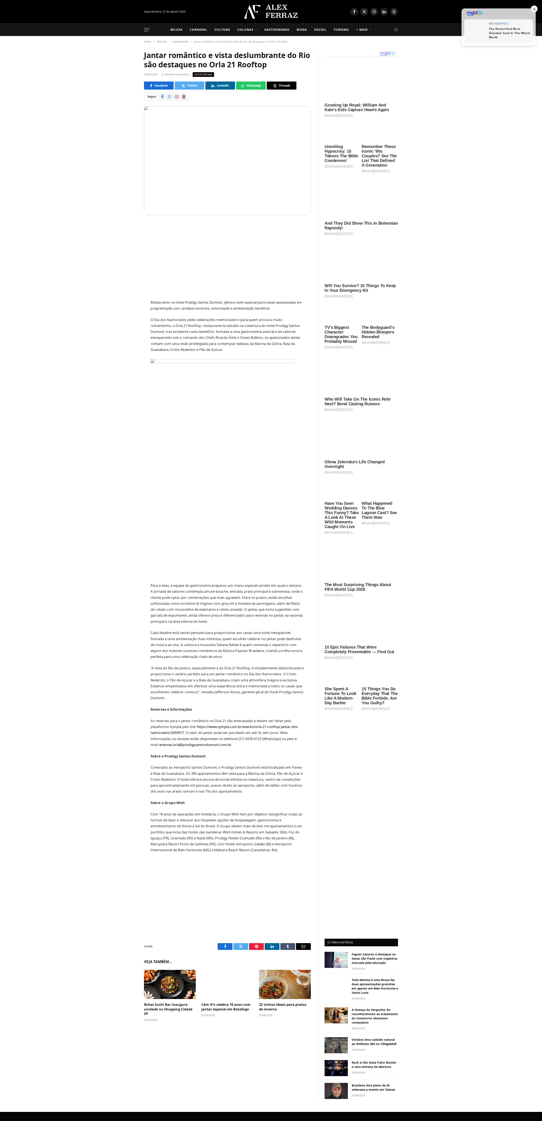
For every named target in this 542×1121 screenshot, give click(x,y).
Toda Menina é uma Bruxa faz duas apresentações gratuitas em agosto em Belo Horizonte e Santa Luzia (375, 771)
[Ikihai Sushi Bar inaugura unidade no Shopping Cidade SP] (170, 984)
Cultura (222, 30)
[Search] (396, 30)
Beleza (176, 30)
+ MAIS (362, 30)
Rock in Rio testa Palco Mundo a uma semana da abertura (374, 850)
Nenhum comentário (177, 74)
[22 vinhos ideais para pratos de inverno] (285, 984)
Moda (302, 30)
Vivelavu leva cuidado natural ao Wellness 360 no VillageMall (374, 827)
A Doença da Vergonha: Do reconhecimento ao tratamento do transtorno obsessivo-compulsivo (375, 801)
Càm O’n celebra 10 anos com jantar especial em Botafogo (225, 1007)
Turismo (341, 30)
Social (320, 30)
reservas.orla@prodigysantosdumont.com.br (194, 744)
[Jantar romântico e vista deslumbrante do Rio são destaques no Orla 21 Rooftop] (227, 160)
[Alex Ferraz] (271, 11)
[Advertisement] (227, 258)
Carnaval (198, 30)
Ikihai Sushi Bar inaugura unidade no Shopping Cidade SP (168, 1009)
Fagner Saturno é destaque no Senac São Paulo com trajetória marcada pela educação (374, 744)
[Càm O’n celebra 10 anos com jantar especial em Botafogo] (227, 984)
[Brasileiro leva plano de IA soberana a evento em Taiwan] (336, 876)
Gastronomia (276, 30)
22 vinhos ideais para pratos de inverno (282, 1007)
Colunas (245, 30)
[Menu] (146, 30)
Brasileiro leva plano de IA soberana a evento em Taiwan (373, 873)
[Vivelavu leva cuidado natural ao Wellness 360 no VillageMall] (336, 831)
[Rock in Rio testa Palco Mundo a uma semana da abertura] (336, 854)
